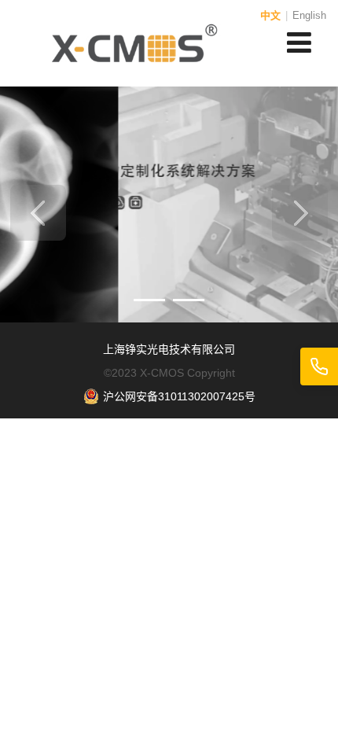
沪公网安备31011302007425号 (179, 396)
